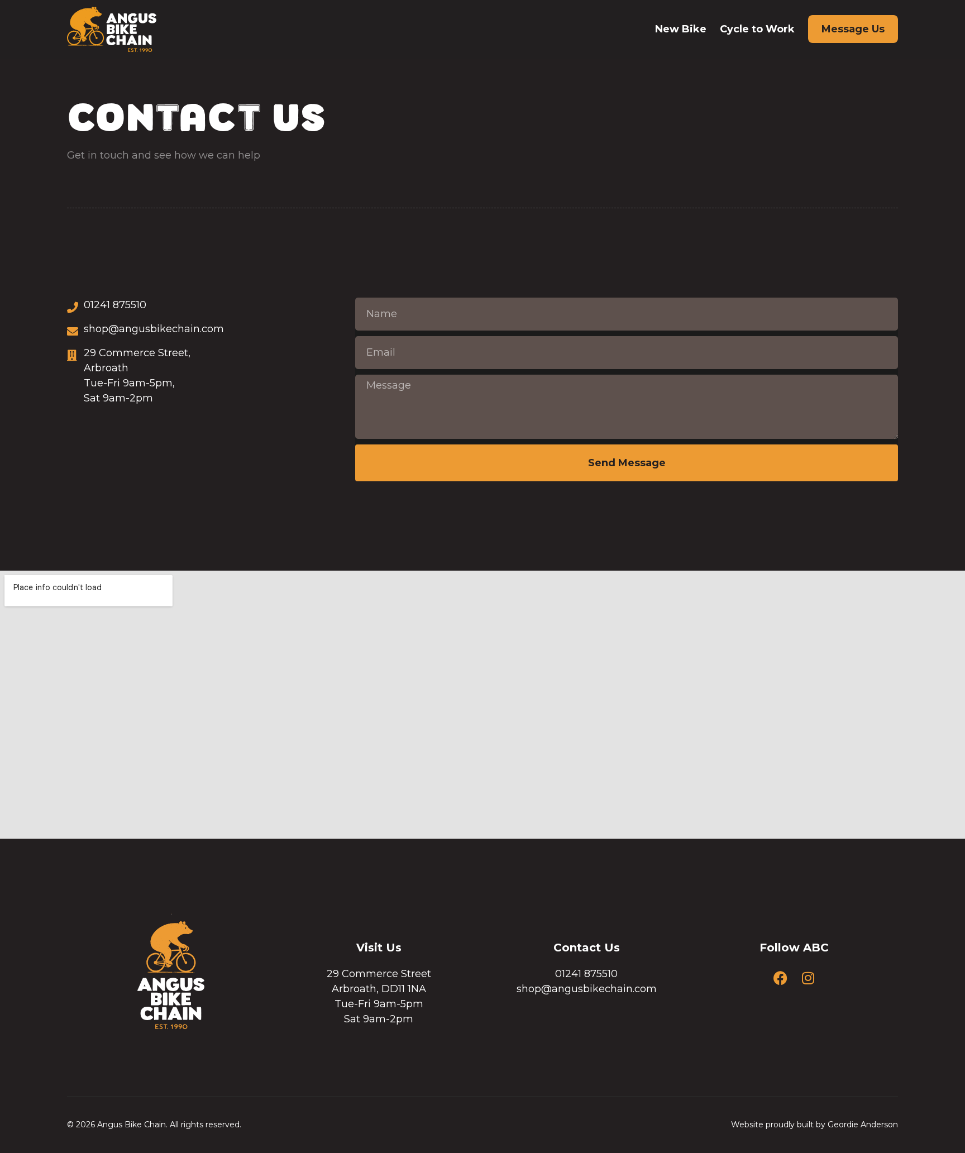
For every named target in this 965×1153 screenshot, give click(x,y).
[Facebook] (780, 978)
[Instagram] (807, 978)
